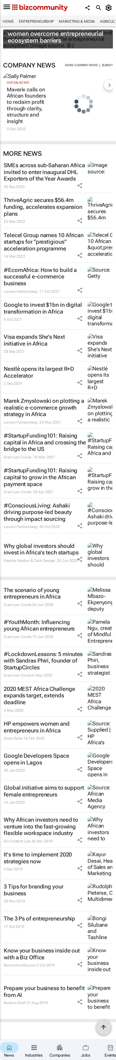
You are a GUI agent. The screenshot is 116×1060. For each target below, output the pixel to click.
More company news (81, 65)
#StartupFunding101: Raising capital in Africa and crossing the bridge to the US (45, 442)
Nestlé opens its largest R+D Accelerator (39, 372)
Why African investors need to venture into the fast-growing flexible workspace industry (41, 826)
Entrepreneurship (36, 21)
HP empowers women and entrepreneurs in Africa (37, 727)
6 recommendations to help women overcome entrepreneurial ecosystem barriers (55, 33)
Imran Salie (13, 738)
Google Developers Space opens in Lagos (36, 759)
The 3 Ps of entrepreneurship (39, 918)
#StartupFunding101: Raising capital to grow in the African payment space (40, 477)
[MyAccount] (109, 7)
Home (8, 21)
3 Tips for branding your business (33, 890)
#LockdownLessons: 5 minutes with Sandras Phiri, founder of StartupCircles (43, 661)
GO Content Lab (17, 841)
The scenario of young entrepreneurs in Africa (32, 593)
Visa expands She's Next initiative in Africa (34, 340)
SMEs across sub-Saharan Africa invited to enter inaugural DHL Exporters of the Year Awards (44, 172)
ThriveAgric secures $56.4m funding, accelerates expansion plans (43, 207)
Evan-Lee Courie (18, 457)
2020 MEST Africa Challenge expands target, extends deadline (39, 695)
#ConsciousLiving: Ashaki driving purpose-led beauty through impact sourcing (37, 512)
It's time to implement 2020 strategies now (38, 858)
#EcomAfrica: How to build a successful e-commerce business (40, 277)
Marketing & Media (77, 21)
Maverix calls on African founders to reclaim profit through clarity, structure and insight (26, 105)
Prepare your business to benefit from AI (44, 991)
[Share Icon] (80, 185)
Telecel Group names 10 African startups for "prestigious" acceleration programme (44, 242)
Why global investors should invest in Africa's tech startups (41, 549)
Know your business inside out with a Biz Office (42, 954)
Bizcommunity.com (20, 965)
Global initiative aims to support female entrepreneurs (44, 791)
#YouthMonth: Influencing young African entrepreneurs (39, 625)
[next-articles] (109, 84)
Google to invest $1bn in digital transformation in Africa (43, 308)
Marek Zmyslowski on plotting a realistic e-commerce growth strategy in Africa (44, 407)
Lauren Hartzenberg (20, 291)
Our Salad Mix (18, 82)
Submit (107, 65)
